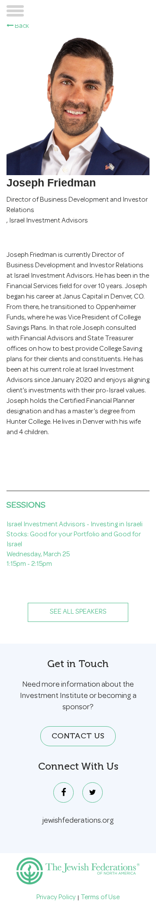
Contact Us (78, 736)
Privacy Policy (56, 897)
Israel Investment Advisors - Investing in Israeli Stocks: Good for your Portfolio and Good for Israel (74, 535)
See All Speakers (78, 612)
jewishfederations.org (78, 821)
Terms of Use (100, 897)
